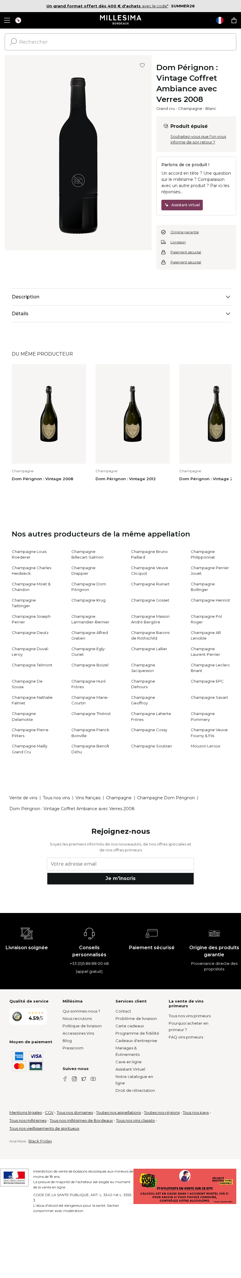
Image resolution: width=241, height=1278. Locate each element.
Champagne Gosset (150, 600)
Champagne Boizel (89, 665)
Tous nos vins (56, 797)
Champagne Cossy (149, 729)
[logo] (120, 20)
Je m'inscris (120, 878)
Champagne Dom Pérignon (166, 797)
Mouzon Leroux (205, 746)
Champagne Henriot (210, 600)
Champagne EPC (207, 681)
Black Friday (40, 1141)
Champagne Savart (209, 697)
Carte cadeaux (130, 1025)
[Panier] (233, 20)
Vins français (88, 797)
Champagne (190, 108)
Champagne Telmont (32, 665)
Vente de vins (23, 797)
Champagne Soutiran (151, 746)
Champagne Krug (88, 600)
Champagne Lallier (149, 648)
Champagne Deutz (30, 632)
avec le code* (107, 6)
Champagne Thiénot (91, 713)
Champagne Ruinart (150, 584)
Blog (67, 1040)
